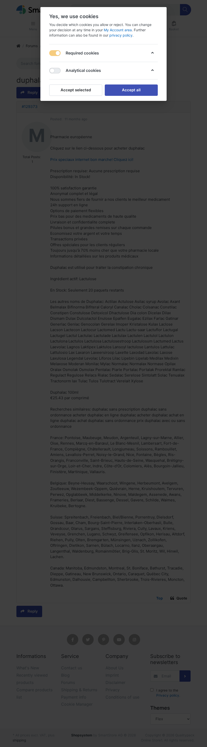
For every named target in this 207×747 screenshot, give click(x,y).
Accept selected (76, 90)
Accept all (131, 90)
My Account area (118, 30)
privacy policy (121, 35)
